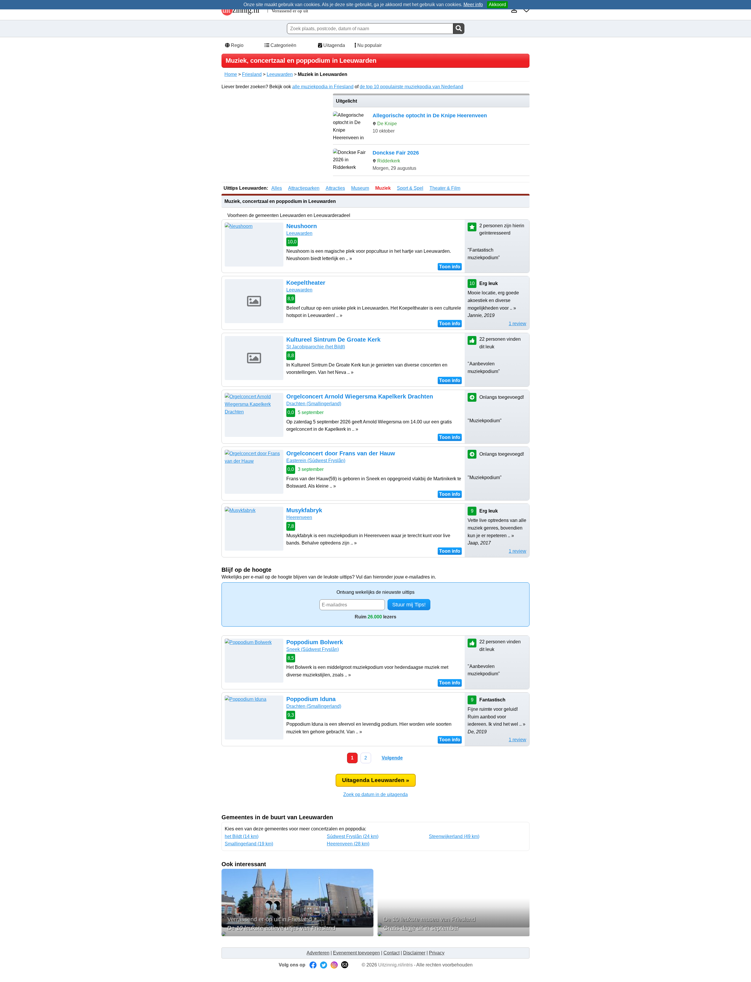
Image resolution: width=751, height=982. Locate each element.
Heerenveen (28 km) (348, 843)
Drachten (313, 403)
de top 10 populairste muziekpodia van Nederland (411, 86)
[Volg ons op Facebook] (313, 964)
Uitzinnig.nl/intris (395, 964)
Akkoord (497, 4)
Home (230, 74)
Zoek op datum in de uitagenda (375, 794)
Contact (391, 952)
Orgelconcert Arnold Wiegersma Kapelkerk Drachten (359, 396)
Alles (276, 188)
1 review (517, 323)
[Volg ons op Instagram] (334, 964)
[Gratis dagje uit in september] (454, 934)
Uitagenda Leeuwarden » (375, 780)
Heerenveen (299, 517)
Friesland (252, 74)
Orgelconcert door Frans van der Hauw (340, 453)
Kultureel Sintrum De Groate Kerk (333, 339)
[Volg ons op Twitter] (323, 964)
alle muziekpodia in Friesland (322, 86)
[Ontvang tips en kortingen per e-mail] (344, 964)
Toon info (449, 266)
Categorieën (282, 45)
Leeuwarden (280, 74)
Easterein (315, 460)
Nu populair (369, 45)
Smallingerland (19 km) (249, 843)
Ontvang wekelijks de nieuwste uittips (375, 592)
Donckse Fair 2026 (396, 153)
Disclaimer (414, 952)
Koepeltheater (305, 282)
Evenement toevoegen (356, 952)
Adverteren (318, 952)
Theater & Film (444, 188)
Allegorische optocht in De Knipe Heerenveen (430, 115)
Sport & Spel (410, 188)
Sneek (312, 649)
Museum (360, 188)
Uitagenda (333, 45)
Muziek (383, 188)
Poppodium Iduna (311, 699)
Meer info (473, 4)
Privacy (436, 952)
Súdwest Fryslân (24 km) (352, 836)
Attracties (335, 188)
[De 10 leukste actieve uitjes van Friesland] (297, 934)
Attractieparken (303, 188)
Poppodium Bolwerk (314, 642)
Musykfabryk (304, 510)
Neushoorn (301, 226)
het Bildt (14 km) (241, 836)
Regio (236, 45)
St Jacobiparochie (315, 346)
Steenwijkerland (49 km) (454, 836)
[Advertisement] (275, 135)
